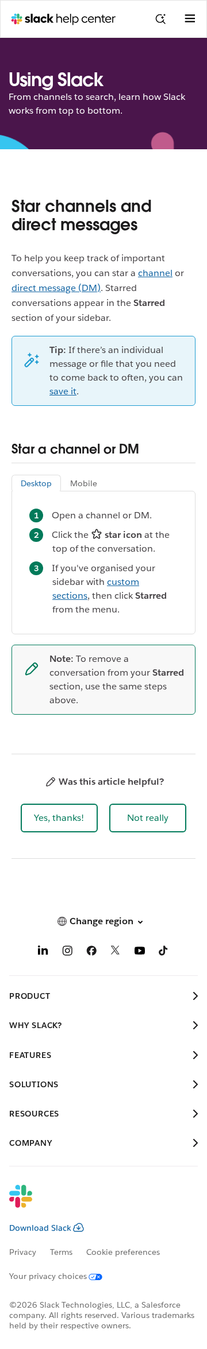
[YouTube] (140, 953)
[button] (59, 818)
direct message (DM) (56, 288)
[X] (115, 953)
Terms (61, 1252)
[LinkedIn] (43, 953)
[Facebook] (91, 953)
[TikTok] (164, 953)
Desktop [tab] (36, 483)
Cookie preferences (123, 1252)
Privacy (22, 1252)
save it (62, 391)
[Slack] (94, 1204)
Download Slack (40, 1228)
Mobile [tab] (83, 483)
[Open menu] (190, 19)
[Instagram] (67, 953)
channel (155, 273)
